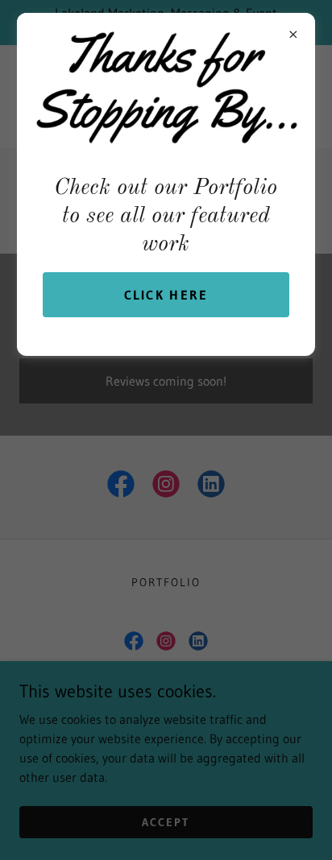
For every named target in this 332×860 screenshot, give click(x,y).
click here (166, 295)
